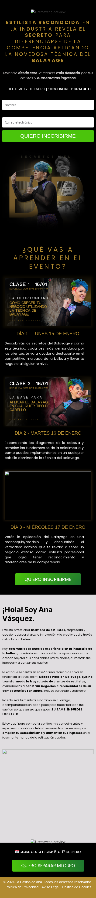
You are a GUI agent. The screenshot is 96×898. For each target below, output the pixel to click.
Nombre (5, 97)
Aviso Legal (50, 887)
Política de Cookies (77, 887)
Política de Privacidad (22, 887)
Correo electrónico (9, 115)
